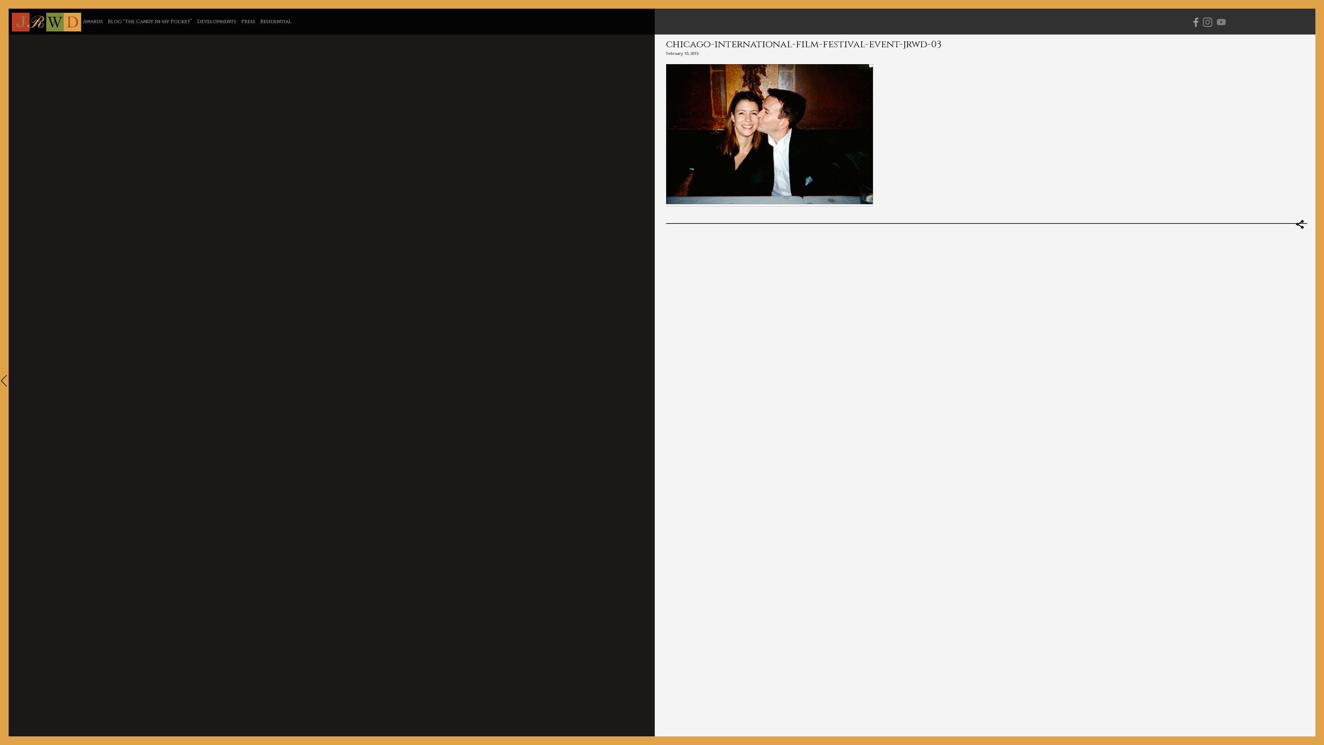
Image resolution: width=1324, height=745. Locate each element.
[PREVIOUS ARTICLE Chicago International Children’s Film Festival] (4, 381)
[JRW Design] (46, 22)
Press (248, 21)
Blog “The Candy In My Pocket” (150, 21)
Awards (93, 21)
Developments (216, 21)
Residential (275, 21)
